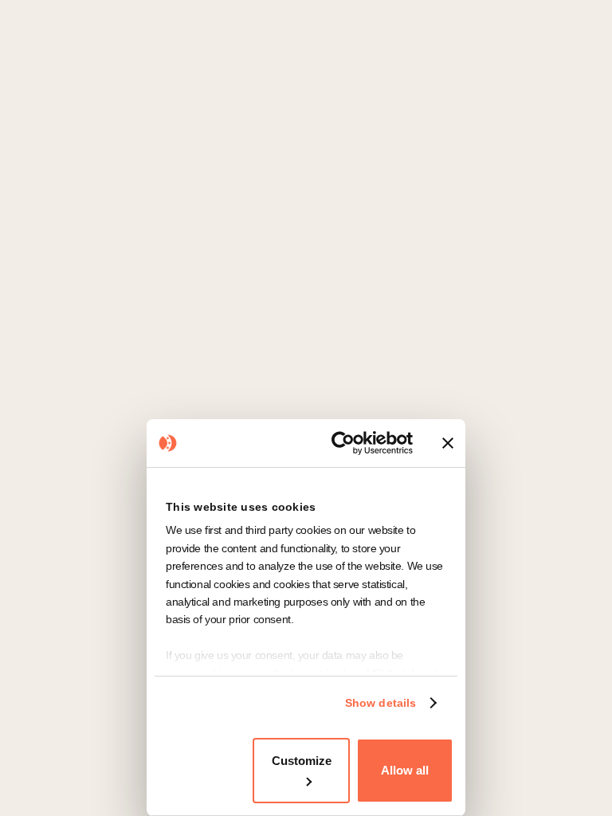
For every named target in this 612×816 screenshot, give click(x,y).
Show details (380, 702)
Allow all (405, 770)
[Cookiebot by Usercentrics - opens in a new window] (346, 443)
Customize (302, 760)
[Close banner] (447, 443)
